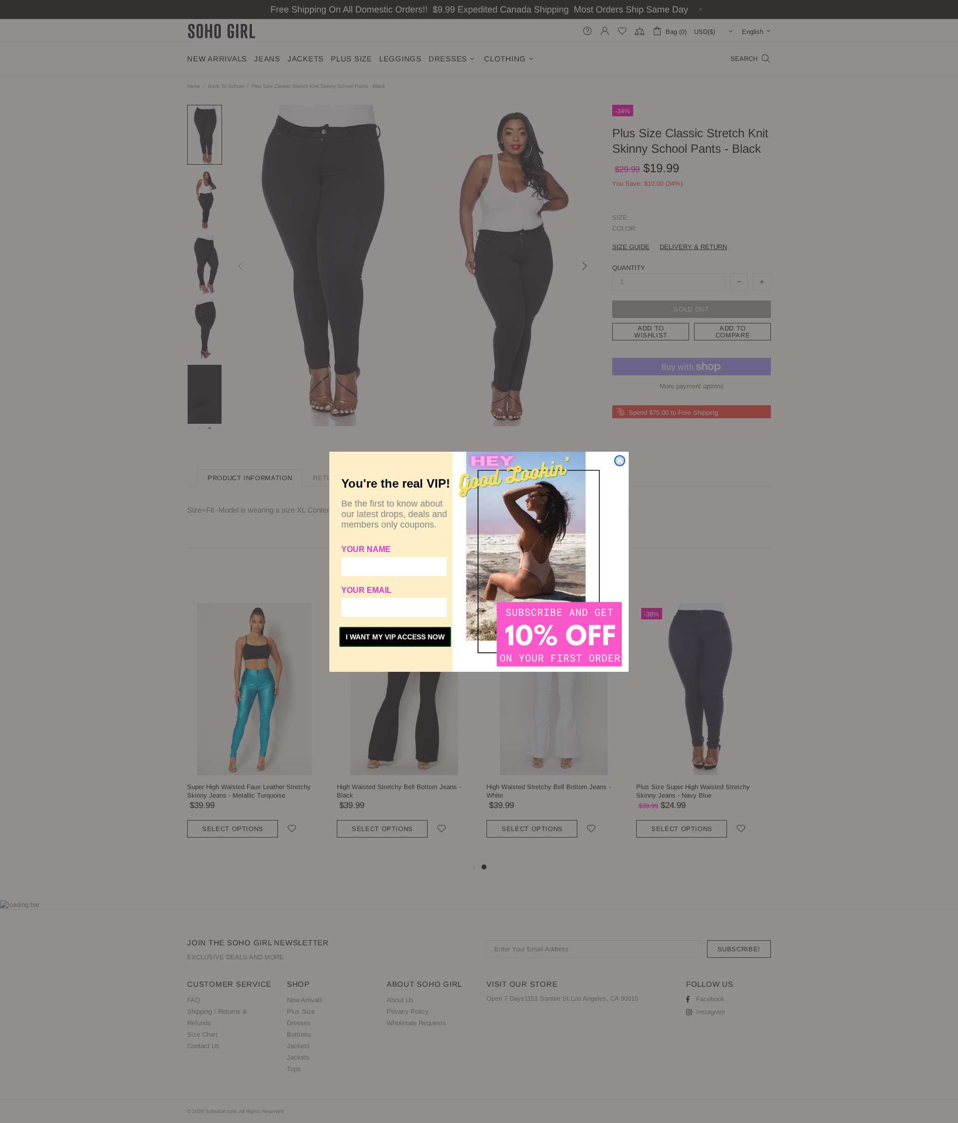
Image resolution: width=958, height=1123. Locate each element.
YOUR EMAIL (366, 590)
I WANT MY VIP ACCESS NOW (395, 637)
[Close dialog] (620, 461)
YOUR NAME (366, 549)
